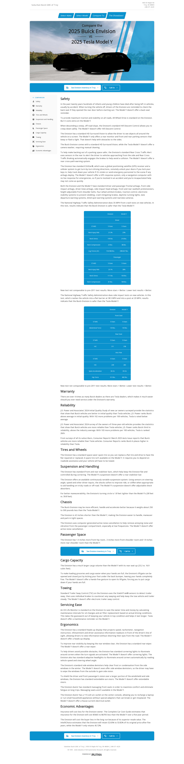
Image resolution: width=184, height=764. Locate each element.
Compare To (99, 15)
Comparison (40, 97)
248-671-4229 (149, 7)
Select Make (66, 15)
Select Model (82, 15)
